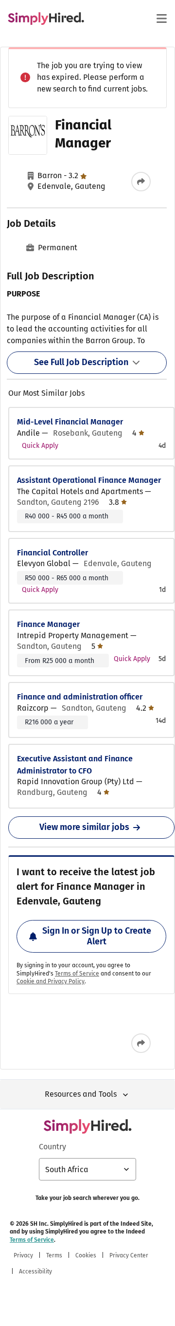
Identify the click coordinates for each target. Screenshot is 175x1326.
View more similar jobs (84, 827)
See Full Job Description (81, 362)
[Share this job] (141, 181)
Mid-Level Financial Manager (70, 421)
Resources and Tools (81, 1094)
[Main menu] (161, 18)
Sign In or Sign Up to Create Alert (96, 936)
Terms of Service (77, 973)
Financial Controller (52, 552)
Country (52, 1146)
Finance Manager (48, 624)
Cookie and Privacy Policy (51, 981)
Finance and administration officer (79, 696)
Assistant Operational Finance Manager (89, 480)
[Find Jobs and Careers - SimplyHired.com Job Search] (46, 18)
